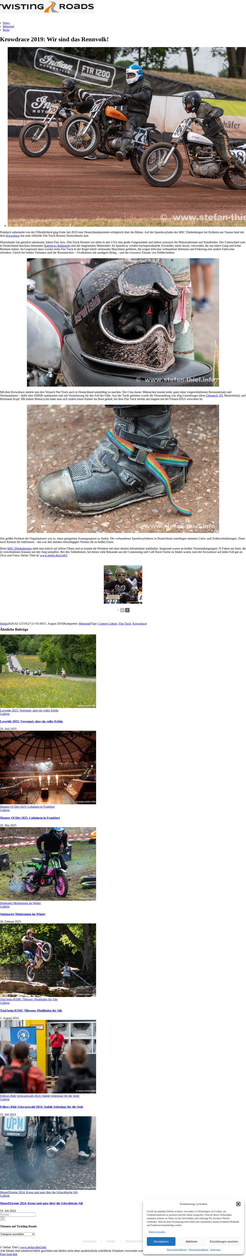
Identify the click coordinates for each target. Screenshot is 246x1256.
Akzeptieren (161, 1241)
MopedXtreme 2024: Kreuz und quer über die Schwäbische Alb (39, 1192)
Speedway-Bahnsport (57, 245)
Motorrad (84, 623)
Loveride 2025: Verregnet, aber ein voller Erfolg (29, 710)
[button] (238, 1204)
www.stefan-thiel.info (53, 555)
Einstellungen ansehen (224, 1241)
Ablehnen (191, 1241)
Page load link (8, 1254)
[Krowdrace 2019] (123, 584)
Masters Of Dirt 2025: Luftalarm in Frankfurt (27, 806)
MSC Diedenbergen (19, 548)
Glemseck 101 (214, 395)
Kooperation (89, 1240)
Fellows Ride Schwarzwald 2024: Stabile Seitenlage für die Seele (39, 1095)
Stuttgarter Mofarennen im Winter (20, 903)
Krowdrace (13, 235)
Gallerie (5, 714)
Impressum (215, 1249)
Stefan (4, 623)
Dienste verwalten (157, 1231)
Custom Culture (107, 623)
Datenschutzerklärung (177, 1249)
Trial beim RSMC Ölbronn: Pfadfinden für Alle (28, 999)
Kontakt (110, 1240)
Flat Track (125, 623)
